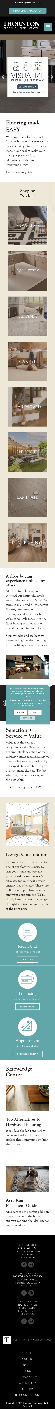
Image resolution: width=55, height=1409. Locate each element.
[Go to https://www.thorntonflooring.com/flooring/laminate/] (27, 497)
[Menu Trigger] (48, 27)
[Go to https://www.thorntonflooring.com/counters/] (27, 271)
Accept (20, 712)
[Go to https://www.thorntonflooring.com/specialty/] (27, 452)
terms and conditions (23, 703)
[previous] (3, 76)
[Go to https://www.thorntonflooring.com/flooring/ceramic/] (27, 316)
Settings (27, 718)
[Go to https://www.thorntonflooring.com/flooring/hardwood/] (27, 407)
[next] (52, 76)
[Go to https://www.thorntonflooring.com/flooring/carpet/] (27, 361)
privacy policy (32, 700)
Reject (35, 712)
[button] (27, 959)
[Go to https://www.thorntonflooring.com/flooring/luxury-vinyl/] (27, 542)
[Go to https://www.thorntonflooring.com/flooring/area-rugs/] (27, 225)
